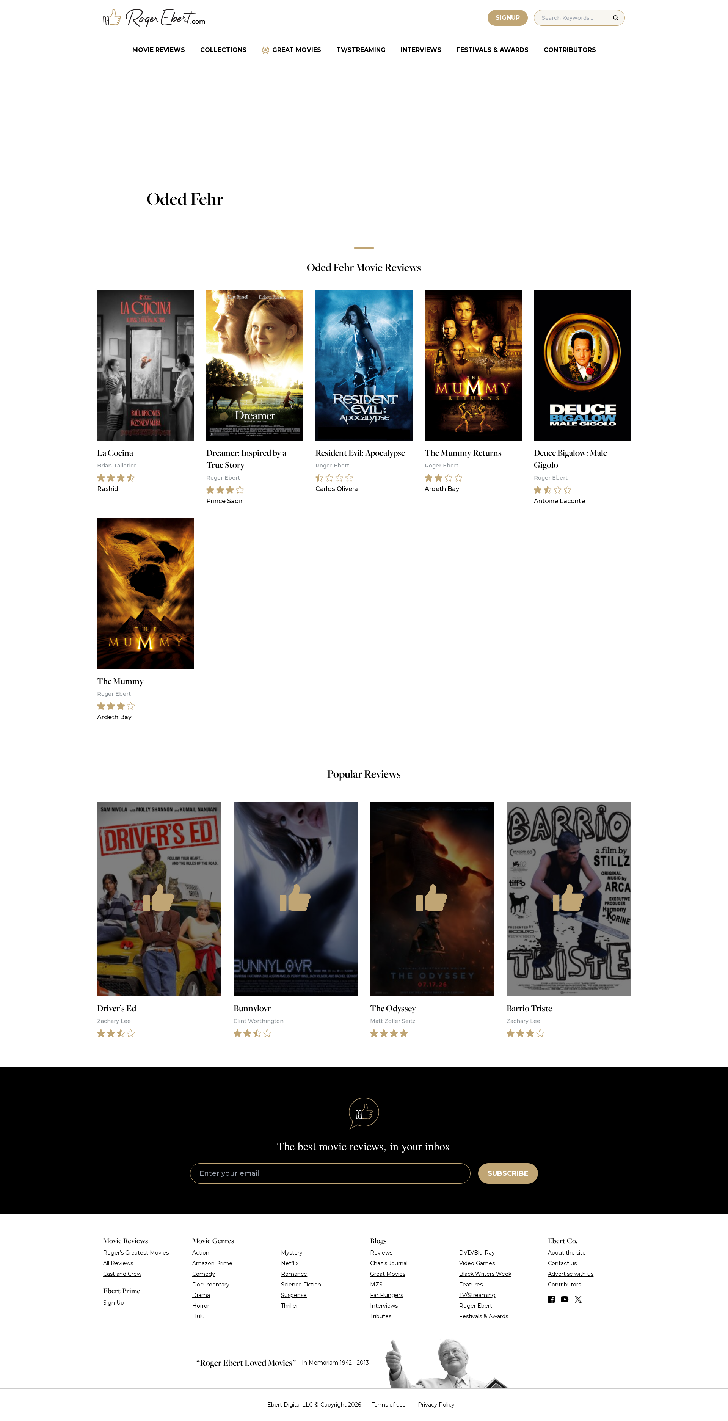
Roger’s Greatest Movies (136, 1252)
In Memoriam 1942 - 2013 (335, 1362)
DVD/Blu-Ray (477, 1252)
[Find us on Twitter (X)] (578, 1299)
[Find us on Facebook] (551, 1299)
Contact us (562, 1263)
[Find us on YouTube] (565, 1299)
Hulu (198, 1316)
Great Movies (296, 49)
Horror (200, 1305)
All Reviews (118, 1263)
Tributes (380, 1316)
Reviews (381, 1252)
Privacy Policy (436, 1404)
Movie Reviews (158, 49)
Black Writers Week (485, 1273)
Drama (201, 1295)
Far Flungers (386, 1295)
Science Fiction (301, 1284)
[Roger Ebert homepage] (154, 18)
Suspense (294, 1295)
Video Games (477, 1263)
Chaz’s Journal (389, 1263)
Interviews (421, 49)
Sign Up (113, 1302)
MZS (376, 1284)
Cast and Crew (122, 1273)
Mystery (292, 1252)
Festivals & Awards (493, 49)
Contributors (570, 49)
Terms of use (389, 1404)
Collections (223, 49)
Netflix (289, 1263)
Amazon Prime (212, 1263)
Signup (508, 17)
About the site (567, 1252)
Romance (294, 1273)
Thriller (289, 1305)
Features (471, 1284)
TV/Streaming (361, 49)
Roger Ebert (475, 1305)
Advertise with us (570, 1273)
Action (200, 1252)
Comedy (203, 1273)
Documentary (210, 1284)
